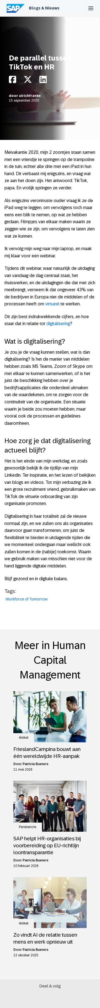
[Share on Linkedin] (43, 81)
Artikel (23, 738)
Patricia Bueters (35, 764)
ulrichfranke (30, 96)
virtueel (52, 303)
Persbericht (27, 827)
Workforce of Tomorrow (27, 599)
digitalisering (58, 323)
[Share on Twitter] (28, 81)
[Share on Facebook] (12, 81)
